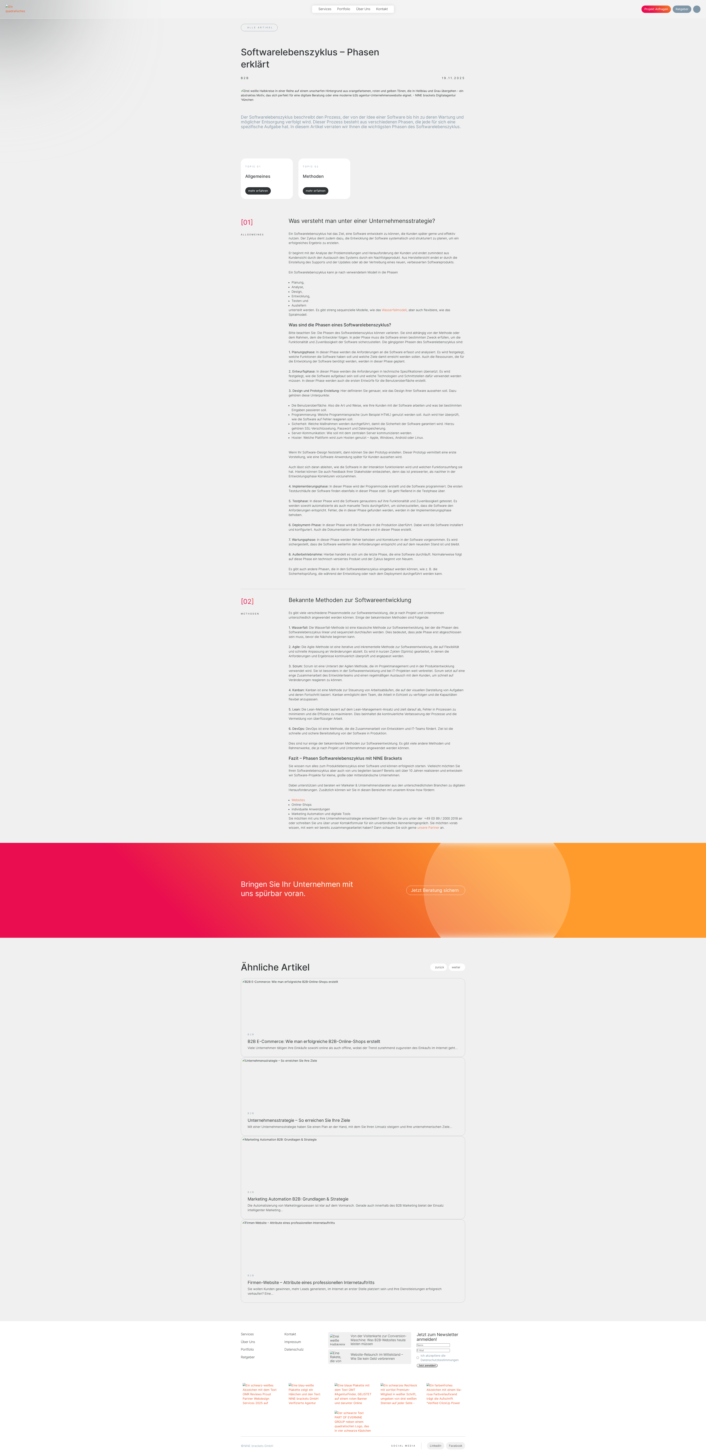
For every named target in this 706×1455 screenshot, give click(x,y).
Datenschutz (294, 1349)
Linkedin (435, 1445)
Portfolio (343, 9)
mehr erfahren (258, 191)
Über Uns (363, 9)
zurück (439, 967)
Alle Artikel (260, 27)
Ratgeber (682, 9)
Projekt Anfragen (656, 9)
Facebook (455, 1445)
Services (324, 9)
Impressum (292, 1342)
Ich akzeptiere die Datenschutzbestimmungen (440, 1358)
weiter (456, 967)
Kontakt (382, 9)
